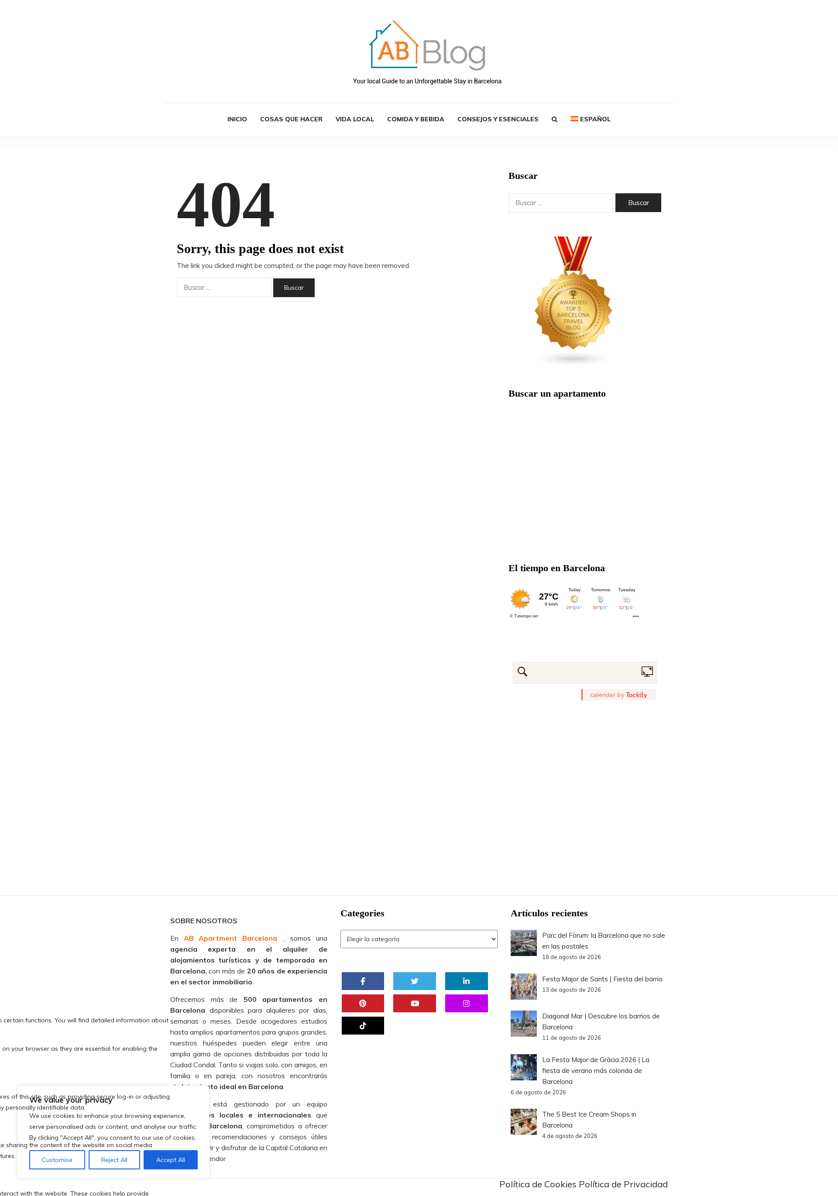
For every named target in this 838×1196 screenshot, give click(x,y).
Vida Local (355, 119)
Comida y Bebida (415, 119)
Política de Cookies (538, 1184)
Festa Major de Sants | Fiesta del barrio (602, 979)
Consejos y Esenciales (498, 119)
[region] (113, 1132)
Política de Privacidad (623, 1184)
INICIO (237, 119)
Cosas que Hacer (291, 119)
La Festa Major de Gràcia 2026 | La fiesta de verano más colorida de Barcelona (595, 1070)
